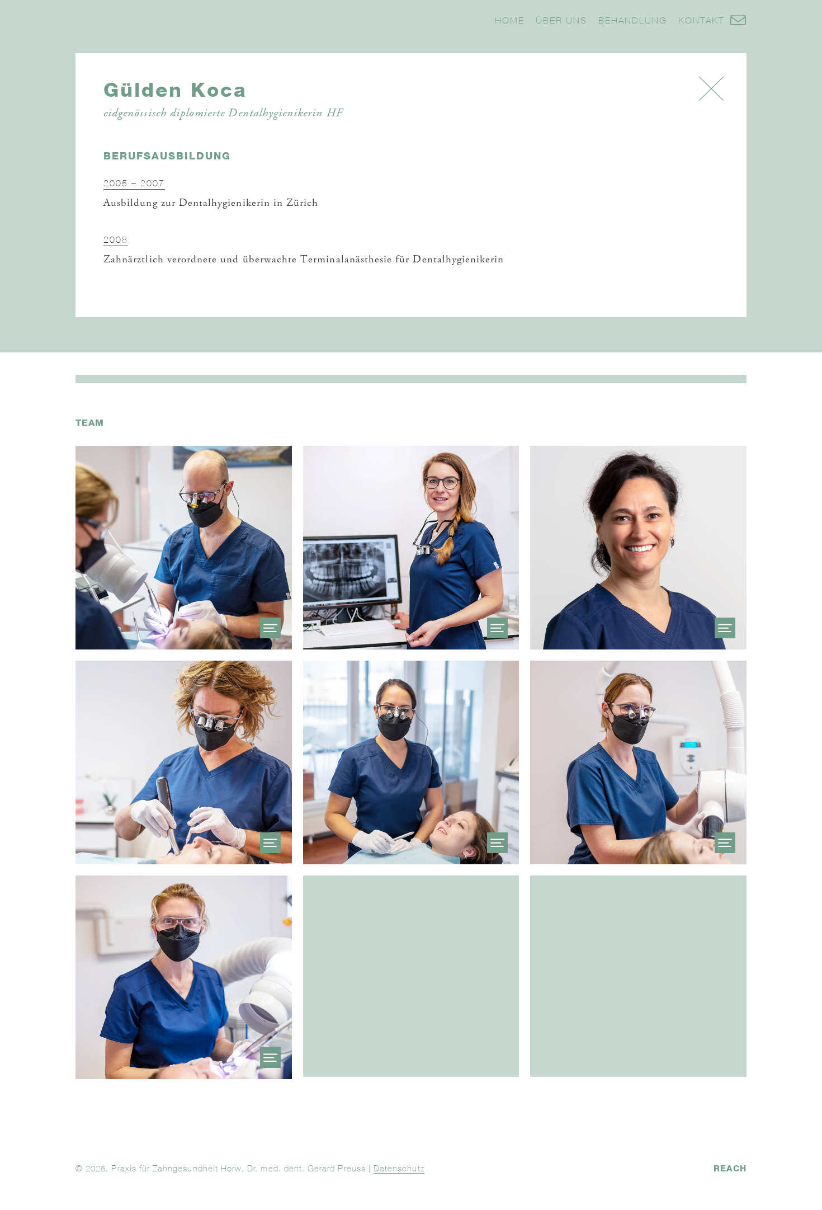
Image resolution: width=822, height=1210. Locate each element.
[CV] (270, 628)
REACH (730, 1168)
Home (510, 20)
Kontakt (701, 20)
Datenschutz (399, 1168)
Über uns (561, 20)
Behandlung (632, 20)
